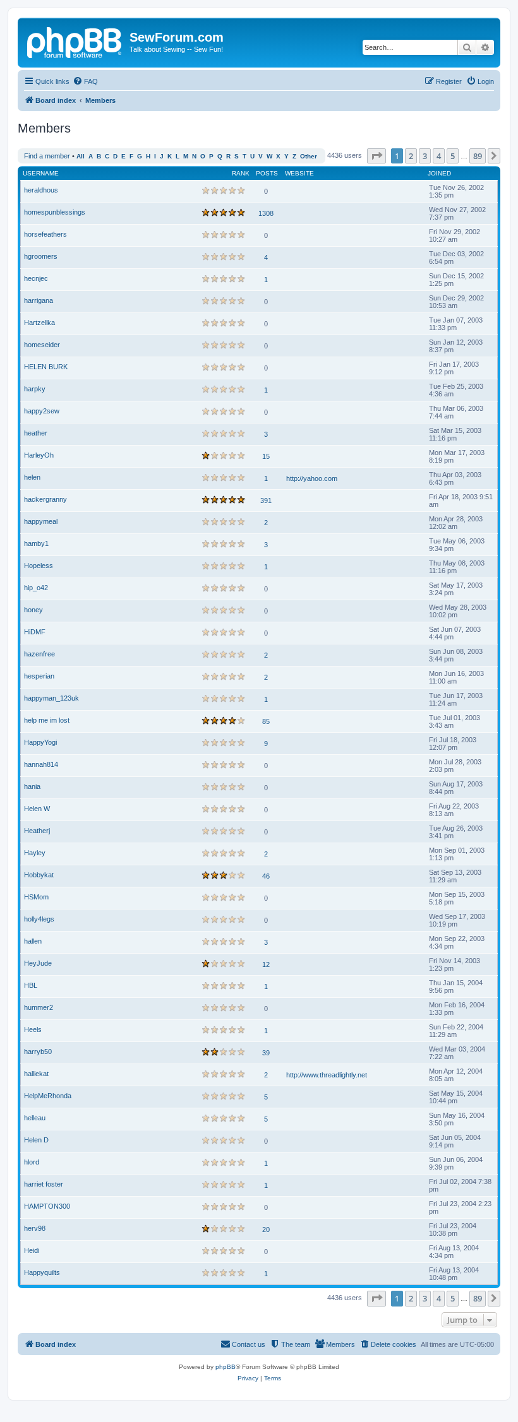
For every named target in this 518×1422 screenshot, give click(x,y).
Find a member (47, 156)
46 (266, 876)
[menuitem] (85, 81)
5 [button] (452, 156)
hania (32, 786)
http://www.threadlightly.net (326, 1075)
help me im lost (46, 720)
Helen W (37, 808)
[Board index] (75, 41)
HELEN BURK (46, 366)
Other (308, 156)
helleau (34, 1118)
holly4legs (39, 919)
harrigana (38, 300)
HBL (30, 985)
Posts (267, 173)
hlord (31, 1162)
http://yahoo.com (311, 478)
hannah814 (41, 764)
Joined (439, 173)
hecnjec (36, 278)
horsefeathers (45, 234)
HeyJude (38, 963)
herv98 (34, 1228)
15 (266, 456)
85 (266, 721)
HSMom (36, 897)
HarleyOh (39, 455)
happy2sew (41, 411)
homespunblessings (54, 212)
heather (35, 433)
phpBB (225, 1366)
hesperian (39, 676)
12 (266, 964)
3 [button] (425, 156)
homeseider (42, 344)
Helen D (36, 1140)
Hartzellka (39, 322)
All (80, 156)
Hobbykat (39, 875)
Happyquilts (42, 1272)
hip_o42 (36, 587)
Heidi (31, 1250)
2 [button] (411, 156)
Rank (241, 173)
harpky (34, 389)
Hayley (34, 852)
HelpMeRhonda (47, 1095)
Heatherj (37, 830)
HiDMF (34, 632)
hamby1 (36, 543)
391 (266, 500)
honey (33, 609)
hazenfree (39, 654)
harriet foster (43, 1184)
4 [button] (439, 156)
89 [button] (477, 156)
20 (266, 1229)
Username (41, 173)
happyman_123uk (51, 698)
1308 (266, 213)
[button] (376, 155)
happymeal (40, 521)
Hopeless (38, 565)
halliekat (36, 1073)
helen (32, 477)
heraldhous (41, 190)
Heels (33, 1029)
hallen (33, 941)
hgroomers (40, 256)
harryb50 (38, 1051)
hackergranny (45, 499)
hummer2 (38, 1007)
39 (266, 1053)
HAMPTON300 (47, 1206)
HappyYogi (40, 742)
